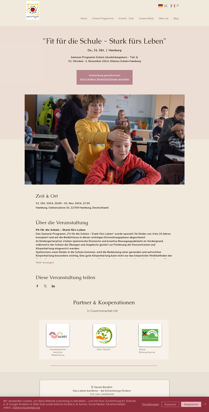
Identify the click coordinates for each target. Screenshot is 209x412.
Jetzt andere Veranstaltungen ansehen (104, 79)
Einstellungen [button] (150, 404)
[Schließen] (205, 404)
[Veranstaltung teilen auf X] (45, 286)
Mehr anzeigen (45, 262)
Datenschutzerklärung (26, 407)
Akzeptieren (191, 404)
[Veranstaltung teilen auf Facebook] (37, 286)
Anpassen (170, 404)
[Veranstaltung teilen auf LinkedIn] (53, 286)
